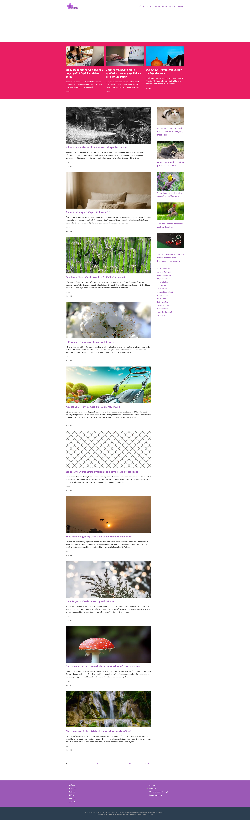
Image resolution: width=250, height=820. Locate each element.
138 (129, 763)
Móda (164, 6)
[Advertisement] (125, 24)
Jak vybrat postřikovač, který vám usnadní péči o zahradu (96, 147)
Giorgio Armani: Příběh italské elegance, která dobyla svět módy (100, 731)
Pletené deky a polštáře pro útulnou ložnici (88, 212)
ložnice (68, 227)
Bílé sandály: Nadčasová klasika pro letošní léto (91, 342)
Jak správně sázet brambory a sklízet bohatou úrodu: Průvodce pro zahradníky (170, 257)
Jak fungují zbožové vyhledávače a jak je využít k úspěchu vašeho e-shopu (84, 73)
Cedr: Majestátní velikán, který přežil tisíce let (90, 601)
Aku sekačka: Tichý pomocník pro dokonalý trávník (93, 406)
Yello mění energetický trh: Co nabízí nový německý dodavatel (99, 536)
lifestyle (68, 91)
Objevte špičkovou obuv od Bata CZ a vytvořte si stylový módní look (170, 131)
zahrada (148, 88)
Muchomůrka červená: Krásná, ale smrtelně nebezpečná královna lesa (103, 666)
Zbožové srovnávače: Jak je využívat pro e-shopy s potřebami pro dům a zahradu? (123, 73)
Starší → (148, 763)
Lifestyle (149, 6)
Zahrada (180, 6)
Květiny (141, 6)
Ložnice (157, 6)
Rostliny (172, 6)
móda (67, 357)
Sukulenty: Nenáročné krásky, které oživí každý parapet (95, 277)
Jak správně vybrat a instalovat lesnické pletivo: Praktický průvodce (102, 471)
